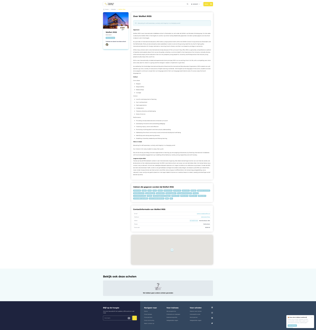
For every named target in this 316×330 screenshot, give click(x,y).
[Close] (312, 317)
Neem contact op (149, 323)
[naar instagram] (212, 313)
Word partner (194, 317)
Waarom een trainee (195, 311)
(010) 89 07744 (205, 217)
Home (146, 311)
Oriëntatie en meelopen (173, 314)
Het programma (171, 311)
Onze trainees (148, 314)
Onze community (149, 320)
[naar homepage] (109, 4)
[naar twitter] (212, 323)
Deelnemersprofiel (171, 317)
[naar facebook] (212, 318)
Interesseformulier (195, 314)
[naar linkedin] (212, 308)
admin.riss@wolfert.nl (203, 213)
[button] (195, 4)
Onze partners (148, 317)
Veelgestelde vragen (172, 320)
